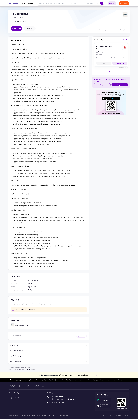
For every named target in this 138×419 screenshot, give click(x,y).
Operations (32, 287)
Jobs (23, 3)
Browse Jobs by (15, 380)
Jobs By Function (25, 386)
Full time (31, 290)
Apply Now (17, 28)
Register (125, 3)
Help (10, 415)
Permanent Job (33, 280)
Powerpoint (28, 304)
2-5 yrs (100, 52)
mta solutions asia (17, 17)
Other (30, 283)
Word (35, 304)
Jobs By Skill (13, 386)
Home (10, 370)
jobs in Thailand (19, 370)
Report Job (82, 336)
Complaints (64, 415)
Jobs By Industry (38, 386)
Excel (49, 304)
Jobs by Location (85, 380)
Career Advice (110, 380)
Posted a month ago (123, 67)
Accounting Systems (17, 304)
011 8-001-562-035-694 (67, 399)
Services (30, 3)
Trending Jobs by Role (56, 380)
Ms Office (42, 304)
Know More (93, 375)
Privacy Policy (33, 415)
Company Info (98, 380)
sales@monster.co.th (58, 403)
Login (113, 3)
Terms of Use (45, 415)
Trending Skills (29, 380)
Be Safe (54, 415)
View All (125, 40)
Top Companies (71, 380)
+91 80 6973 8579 (62, 396)
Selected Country (14, 393)
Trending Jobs (41, 380)
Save (30, 28)
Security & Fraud (20, 415)
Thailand (25, 21)
